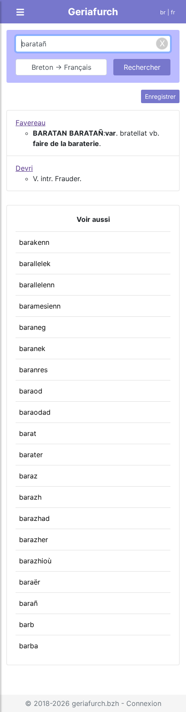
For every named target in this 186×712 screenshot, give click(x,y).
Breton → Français (61, 67)
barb (26, 624)
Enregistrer (160, 96)
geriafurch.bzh (95, 703)
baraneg (32, 327)
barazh (30, 497)
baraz (28, 475)
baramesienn (40, 306)
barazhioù (35, 560)
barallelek (35, 263)
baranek (32, 348)
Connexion (143, 703)
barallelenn (37, 284)
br (163, 12)
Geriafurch (93, 11)
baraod (30, 391)
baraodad (35, 412)
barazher (33, 539)
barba (28, 645)
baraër (29, 582)
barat (27, 433)
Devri (24, 168)
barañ (28, 603)
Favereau (30, 122)
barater (31, 454)
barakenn (34, 242)
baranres (33, 369)
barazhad (34, 518)
